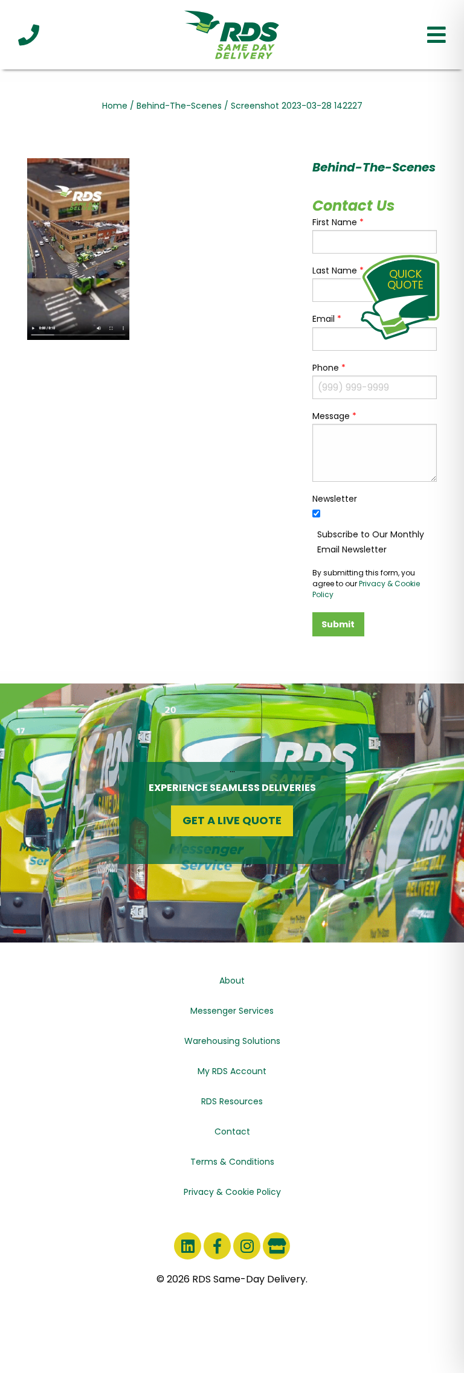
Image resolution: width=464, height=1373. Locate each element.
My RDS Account (232, 1071)
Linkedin (187, 1245)
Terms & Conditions (232, 1162)
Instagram (246, 1245)
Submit (338, 624)
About (232, 981)
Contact (232, 1131)
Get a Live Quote (232, 820)
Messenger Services (232, 1011)
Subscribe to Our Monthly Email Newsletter (370, 541)
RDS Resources (232, 1101)
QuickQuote (405, 279)
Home (114, 106)
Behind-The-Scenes (179, 106)
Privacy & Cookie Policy (232, 1192)
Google (276, 1245)
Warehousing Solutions (232, 1041)
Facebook (217, 1245)
